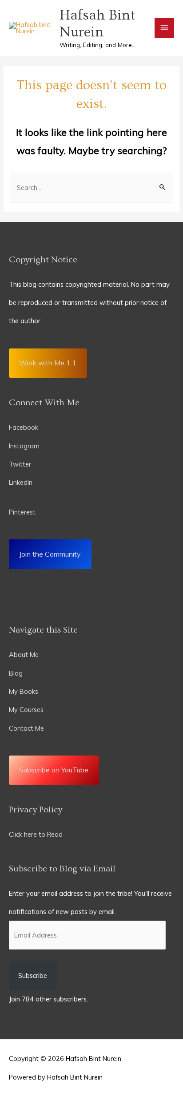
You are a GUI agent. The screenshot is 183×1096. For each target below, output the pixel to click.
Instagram (24, 446)
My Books (23, 691)
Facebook (23, 427)
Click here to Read (36, 834)
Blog (16, 673)
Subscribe (32, 975)
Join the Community (50, 554)
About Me (24, 654)
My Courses (26, 709)
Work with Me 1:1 (47, 362)
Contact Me (26, 728)
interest (24, 512)
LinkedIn (21, 482)
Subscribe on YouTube (53, 769)
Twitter (20, 464)
